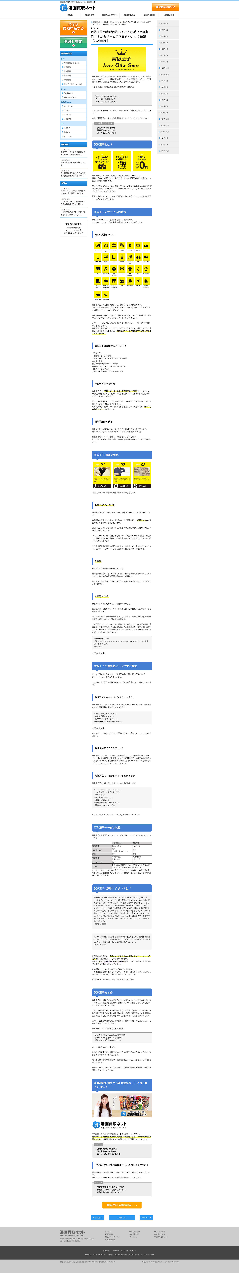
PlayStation (68, 93)
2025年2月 (164, 106)
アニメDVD (68, 106)
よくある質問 (169, 15)
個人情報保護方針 (121, 1255)
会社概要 (106, 1251)
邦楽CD (67, 128)
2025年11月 (165, 68)
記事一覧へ (123, 1217)
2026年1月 (164, 62)
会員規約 (110, 1255)
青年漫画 (67, 75)
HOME (70, 15)
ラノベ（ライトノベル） (73, 84)
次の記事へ (145, 1217)
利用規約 (88, 1255)
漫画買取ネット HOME (100, 22)
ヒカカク (103, 924)
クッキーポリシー (99, 1255)
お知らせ (134, 1237)
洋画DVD (67, 115)
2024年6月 (164, 144)
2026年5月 (164, 43)
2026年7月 (164, 30)
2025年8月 (164, 87)
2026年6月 (164, 36)
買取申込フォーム (162, 1237)
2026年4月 (164, 49)
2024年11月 (165, 125)
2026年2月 (164, 55)
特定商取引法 (118, 1251)
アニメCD (67, 136)
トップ (108, 1231)
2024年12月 (165, 119)
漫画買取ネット (118, 843)
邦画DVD (67, 110)
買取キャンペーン (116, 22)
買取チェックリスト (110, 15)
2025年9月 (164, 81)
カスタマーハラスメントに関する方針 (141, 1255)
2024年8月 (164, 138)
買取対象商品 (129, 15)
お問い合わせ (160, 1234)
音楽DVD (67, 119)
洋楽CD (67, 132)
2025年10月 (165, 74)
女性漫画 (67, 80)
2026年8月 (164, 23)
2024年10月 (165, 132)
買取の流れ (90, 15)
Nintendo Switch (70, 97)
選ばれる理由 (149, 15)
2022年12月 (165, 151)
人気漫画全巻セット (71, 63)
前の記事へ (98, 1217)
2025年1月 (164, 113)
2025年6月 (164, 93)
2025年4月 (164, 100)
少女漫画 (67, 71)
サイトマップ (131, 1251)
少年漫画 (67, 67)
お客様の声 (135, 1234)
